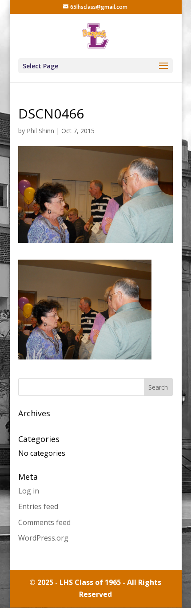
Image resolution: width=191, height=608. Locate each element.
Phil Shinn (40, 130)
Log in (28, 491)
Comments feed (44, 522)
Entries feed (38, 506)
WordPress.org (43, 538)
